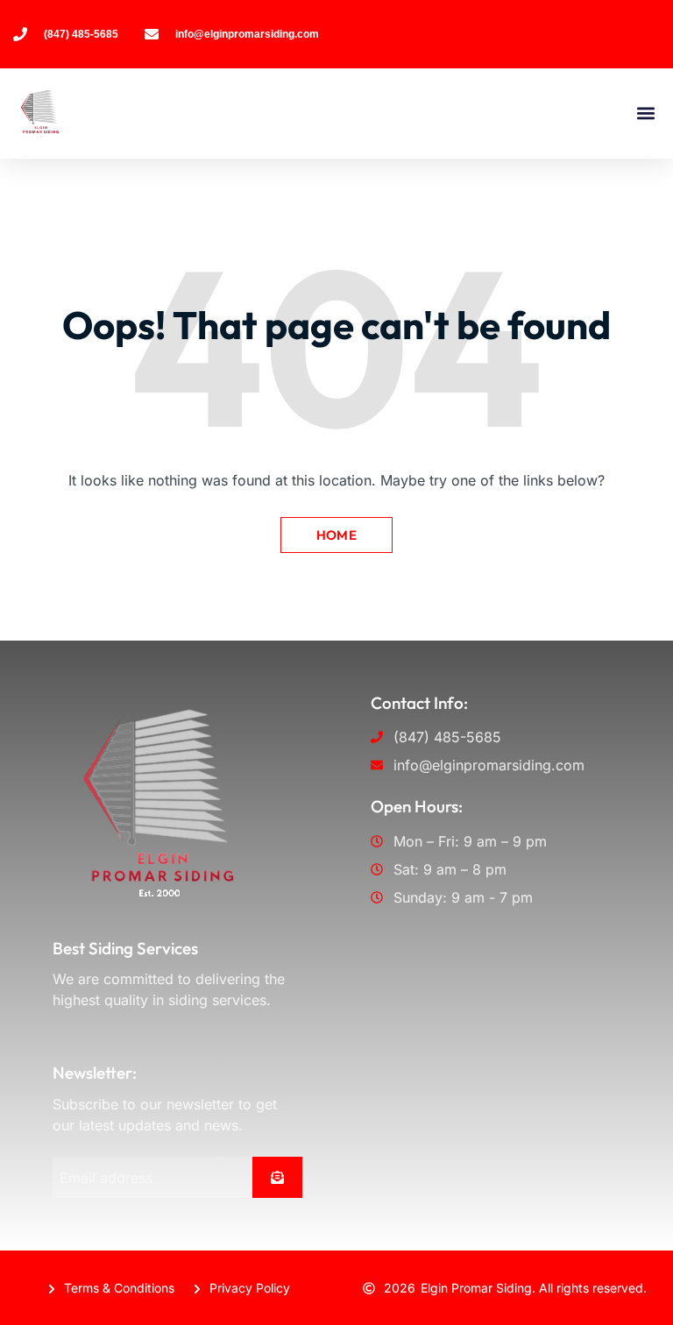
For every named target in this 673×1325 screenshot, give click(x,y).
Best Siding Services (125, 948)
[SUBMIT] (277, 1177)
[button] (645, 113)
